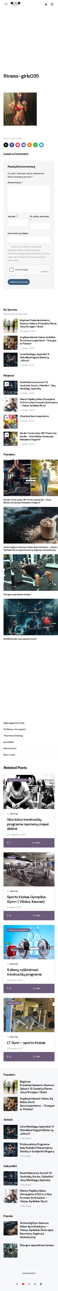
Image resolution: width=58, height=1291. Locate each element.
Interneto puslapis (18, 233)
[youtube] (23, 1284)
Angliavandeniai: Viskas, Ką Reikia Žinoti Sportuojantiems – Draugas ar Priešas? (38, 340)
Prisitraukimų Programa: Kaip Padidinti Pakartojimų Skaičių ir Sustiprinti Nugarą (37, 1148)
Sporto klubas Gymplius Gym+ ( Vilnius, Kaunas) (26, 899)
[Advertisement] (29, 39)
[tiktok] (40, 1284)
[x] (6, 145)
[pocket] (17, 145)
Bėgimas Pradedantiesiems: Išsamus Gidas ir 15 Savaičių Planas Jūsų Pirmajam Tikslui (38, 323)
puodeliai (9, 742)
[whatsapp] (35, 145)
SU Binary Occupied (14, 729)
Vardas (12, 216)
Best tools (9, 754)
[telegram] (41, 145)
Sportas (14, 813)
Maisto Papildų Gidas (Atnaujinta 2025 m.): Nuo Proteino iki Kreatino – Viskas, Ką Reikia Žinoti (39, 402)
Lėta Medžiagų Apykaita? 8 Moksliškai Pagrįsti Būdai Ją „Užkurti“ (34, 357)
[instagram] (29, 1284)
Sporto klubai (14, 1003)
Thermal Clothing (13, 735)
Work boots (10, 748)
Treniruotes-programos (19, 930)
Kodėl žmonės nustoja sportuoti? (20, 639)
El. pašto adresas (39, 218)
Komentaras (15, 182)
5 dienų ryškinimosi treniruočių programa (24, 972)
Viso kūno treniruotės (18, 780)
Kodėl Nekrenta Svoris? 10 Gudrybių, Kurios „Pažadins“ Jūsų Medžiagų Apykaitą (38, 385)
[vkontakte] (23, 145)
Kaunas (11, 857)
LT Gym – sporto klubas (26, 1042)
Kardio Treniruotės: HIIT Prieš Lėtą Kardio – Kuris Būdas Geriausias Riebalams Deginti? (38, 436)
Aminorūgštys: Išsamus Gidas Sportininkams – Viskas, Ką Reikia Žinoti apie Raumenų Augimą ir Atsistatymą (30, 548)
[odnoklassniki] (29, 145)
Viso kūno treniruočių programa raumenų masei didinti (28, 824)
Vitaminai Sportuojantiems (34, 416)
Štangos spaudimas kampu (17, 594)
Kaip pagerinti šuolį (14, 722)
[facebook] (11, 145)
